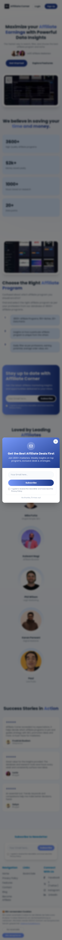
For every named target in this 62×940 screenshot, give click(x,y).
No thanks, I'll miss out (31, 498)
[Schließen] (55, 441)
